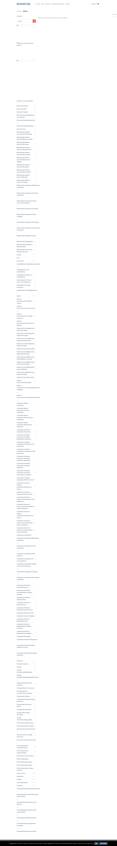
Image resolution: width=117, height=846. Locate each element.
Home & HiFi (20, 261)
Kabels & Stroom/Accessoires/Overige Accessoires (24, 316)
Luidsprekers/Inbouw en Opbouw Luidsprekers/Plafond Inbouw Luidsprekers (25, 506)
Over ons (47, 4)
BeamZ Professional (22, 106)
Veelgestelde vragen (58, 4)
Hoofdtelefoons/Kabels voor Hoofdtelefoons (24, 276)
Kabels (18, 296)
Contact (67, 4)
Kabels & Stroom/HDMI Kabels (25, 377)
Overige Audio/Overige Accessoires (23, 713)
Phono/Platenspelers (22, 759)
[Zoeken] (35, 3)
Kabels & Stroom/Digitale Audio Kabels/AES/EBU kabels (25, 353)
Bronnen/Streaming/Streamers (25, 126)
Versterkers (20, 785)
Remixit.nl (24, 4)
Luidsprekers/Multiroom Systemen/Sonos (23, 603)
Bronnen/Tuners (21, 129)
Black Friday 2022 (22, 109)
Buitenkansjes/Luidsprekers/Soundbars (27, 208)
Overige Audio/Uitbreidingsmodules (24, 719)
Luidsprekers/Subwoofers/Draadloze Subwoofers (27, 654)
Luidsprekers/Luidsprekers (24, 535)
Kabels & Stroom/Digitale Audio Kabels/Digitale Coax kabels (25, 358)
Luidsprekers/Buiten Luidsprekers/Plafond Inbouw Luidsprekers (25, 417)
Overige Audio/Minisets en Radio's (24, 705)
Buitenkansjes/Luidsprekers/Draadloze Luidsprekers (27, 194)
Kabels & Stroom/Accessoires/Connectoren (26, 307)
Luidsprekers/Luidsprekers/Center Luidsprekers (26, 547)
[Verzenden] (34, 21)
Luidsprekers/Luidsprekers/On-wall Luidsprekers (25, 560)
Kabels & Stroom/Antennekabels (26, 348)
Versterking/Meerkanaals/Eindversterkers (28, 788)
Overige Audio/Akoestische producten (24, 684)
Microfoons (20, 660)
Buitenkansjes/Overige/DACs (25, 241)
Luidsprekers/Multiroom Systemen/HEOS (23, 598)
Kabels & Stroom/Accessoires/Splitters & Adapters (25, 323)
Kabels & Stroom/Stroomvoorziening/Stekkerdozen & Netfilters (28, 387)
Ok (96, 843)
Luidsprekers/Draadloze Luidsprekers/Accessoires (24, 431)
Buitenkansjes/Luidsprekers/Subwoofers (28, 222)
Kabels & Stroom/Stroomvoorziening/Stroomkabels (28, 396)
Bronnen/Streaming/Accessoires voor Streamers (25, 116)
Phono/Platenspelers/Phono (24, 762)
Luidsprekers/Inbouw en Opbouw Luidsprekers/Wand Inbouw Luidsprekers (25, 522)
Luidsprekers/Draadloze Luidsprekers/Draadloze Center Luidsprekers (25, 444)
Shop (38, 4)
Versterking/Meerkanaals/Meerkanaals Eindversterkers (27, 795)
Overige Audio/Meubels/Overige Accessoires (26, 700)
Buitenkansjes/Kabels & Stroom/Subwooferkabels (24, 171)
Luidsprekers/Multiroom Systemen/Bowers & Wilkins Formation (24, 592)
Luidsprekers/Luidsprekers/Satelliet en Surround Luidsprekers (26, 565)
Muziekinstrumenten (22, 664)
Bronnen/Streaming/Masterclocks (26, 120)
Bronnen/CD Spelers (22, 112)
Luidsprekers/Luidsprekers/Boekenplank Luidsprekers (28, 539)
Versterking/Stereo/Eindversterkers (26, 817)
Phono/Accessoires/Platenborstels (26, 740)
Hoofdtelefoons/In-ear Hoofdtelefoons (23, 270)
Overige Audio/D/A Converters (25, 688)
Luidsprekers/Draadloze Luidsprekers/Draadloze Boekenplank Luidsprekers (24, 437)
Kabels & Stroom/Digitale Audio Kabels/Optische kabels (25, 363)
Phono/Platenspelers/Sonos (24, 765)
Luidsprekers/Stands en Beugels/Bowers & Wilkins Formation (24, 626)
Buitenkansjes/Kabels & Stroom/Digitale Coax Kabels (25, 138)
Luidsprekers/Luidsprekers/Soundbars (27, 571)
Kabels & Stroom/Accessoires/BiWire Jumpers (24, 301)
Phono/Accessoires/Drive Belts (25, 726)
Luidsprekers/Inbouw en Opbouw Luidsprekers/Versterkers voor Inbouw (25, 514)
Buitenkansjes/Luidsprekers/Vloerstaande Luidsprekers (28, 229)
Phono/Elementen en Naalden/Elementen (22, 746)
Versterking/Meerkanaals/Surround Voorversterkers (26, 811)
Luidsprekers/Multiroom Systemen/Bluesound (23, 586)
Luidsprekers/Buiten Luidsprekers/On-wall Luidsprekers (23, 410)
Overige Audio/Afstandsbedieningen (24, 671)
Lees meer (103, 843)
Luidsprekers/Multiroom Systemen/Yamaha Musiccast (25, 609)
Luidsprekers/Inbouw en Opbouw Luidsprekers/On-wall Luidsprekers (25, 499)
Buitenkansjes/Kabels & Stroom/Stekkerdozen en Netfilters (23, 159)
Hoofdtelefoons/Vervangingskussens (27, 290)
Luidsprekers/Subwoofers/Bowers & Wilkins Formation (26, 646)
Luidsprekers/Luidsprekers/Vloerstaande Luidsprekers (28, 578)
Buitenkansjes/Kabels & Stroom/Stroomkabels (23, 166)
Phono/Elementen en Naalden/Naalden (22, 751)
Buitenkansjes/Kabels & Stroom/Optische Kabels (23, 153)
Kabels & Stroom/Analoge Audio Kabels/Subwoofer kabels (25, 339)
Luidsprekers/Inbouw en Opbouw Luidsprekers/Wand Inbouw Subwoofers (25, 530)
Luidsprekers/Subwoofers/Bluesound (27, 639)
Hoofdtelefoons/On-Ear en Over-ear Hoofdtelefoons (24, 281)
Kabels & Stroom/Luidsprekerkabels (24, 381)
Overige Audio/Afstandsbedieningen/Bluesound (28, 676)
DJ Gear (19, 254)
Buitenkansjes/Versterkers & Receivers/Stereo (24, 245)
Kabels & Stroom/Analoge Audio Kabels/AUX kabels (25, 329)
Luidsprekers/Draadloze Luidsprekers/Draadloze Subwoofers (23, 465)
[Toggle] (35, 109)
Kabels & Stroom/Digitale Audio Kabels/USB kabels (25, 368)
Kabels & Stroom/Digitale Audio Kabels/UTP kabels (25, 373)
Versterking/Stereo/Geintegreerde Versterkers (26, 824)
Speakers (19, 779)
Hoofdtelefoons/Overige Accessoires (23, 286)
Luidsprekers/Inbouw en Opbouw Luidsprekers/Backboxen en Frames (24, 486)
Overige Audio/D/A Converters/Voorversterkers (24, 692)
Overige (19, 667)
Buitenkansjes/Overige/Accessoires (26, 235)
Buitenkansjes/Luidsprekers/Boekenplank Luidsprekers (28, 186)
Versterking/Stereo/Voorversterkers (27, 831)
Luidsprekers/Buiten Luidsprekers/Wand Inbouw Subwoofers (24, 424)
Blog (42, 4)
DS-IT (18, 258)
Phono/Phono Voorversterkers (25, 756)
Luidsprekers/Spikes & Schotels (25, 613)
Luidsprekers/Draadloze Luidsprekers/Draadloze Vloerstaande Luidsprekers (24, 472)
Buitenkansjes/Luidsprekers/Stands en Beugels (26, 215)
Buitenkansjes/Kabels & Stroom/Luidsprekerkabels (24, 148)
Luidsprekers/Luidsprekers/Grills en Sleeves (26, 554)
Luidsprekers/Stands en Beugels (25, 616)
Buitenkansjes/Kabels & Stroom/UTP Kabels (23, 181)
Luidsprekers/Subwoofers (24, 636)
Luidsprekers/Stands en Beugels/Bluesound (23, 620)
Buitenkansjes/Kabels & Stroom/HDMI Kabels (23, 143)
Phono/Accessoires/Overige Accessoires (24, 735)
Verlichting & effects (22, 782)
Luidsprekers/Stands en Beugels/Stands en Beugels (24, 632)
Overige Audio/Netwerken (24, 709)
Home (19, 11)
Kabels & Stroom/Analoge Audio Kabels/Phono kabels (25, 334)
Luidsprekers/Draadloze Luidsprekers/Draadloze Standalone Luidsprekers (23, 458)
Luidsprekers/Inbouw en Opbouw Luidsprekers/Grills (24, 493)
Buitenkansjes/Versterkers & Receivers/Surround (24, 250)
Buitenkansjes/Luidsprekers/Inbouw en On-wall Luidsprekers (27, 202)
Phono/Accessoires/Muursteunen (26, 729)
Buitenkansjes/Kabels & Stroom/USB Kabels (23, 176)
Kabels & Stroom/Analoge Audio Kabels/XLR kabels (25, 344)
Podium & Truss (21, 773)
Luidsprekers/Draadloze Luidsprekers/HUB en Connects (25, 479)
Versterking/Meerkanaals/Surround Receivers (26, 803)
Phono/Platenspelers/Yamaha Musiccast (25, 769)
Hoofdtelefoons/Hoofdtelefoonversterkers (28, 264)
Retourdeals (20, 776)
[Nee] (115, 844)
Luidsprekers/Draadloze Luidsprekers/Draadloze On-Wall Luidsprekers (26, 451)
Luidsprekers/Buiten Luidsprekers (22, 404)
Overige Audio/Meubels (23, 696)
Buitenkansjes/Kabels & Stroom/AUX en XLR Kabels (24, 133)
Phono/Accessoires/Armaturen (25, 723)
